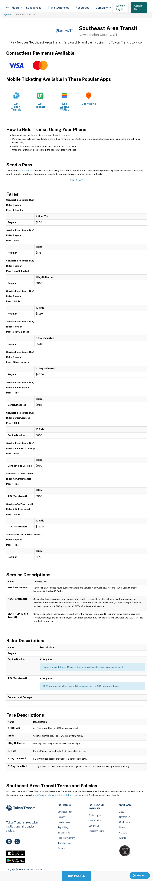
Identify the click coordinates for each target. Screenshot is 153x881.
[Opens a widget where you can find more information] (139, 876)
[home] (8, 7)
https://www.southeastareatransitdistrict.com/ (55, 795)
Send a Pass (26, 170)
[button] (17, 8)
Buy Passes (76, 875)
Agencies (8, 14)
